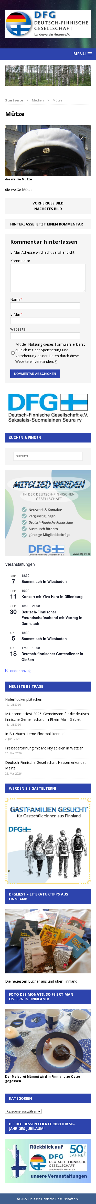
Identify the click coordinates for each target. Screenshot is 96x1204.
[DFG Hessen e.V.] (48, 75)
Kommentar (20, 260)
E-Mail (15, 314)
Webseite (18, 329)
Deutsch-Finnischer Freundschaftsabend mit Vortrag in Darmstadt (52, 617)
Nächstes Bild (48, 208)
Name (15, 299)
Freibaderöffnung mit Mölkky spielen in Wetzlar (44, 748)
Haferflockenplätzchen (23, 699)
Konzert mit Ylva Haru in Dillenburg (52, 596)
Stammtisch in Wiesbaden (44, 581)
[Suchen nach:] (48, 456)
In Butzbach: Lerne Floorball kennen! (35, 733)
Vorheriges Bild (48, 203)
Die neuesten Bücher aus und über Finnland (41, 981)
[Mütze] (48, 173)
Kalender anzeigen (20, 670)
